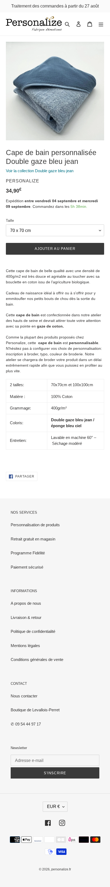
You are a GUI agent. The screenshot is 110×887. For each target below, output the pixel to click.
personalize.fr (61, 869)
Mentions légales (25, 645)
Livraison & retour (26, 617)
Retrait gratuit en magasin (33, 539)
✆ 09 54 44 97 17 (26, 724)
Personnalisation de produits (35, 525)
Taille (10, 221)
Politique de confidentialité (33, 631)
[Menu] (101, 24)
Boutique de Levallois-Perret (35, 710)
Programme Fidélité (28, 553)
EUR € (53, 806)
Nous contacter (24, 696)
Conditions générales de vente (37, 659)
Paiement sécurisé (27, 567)
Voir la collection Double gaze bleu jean (39, 170)
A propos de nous (26, 603)
